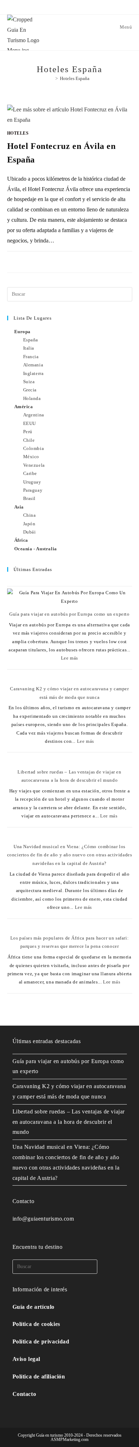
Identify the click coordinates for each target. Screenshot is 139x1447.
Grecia (30, 389)
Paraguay (33, 490)
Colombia (33, 448)
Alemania (33, 364)
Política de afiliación (38, 1376)
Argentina (33, 414)
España (30, 339)
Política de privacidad (41, 1341)
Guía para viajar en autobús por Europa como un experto (69, 614)
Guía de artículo (33, 1307)
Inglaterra (33, 373)
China (29, 515)
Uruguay (32, 482)
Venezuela (34, 465)
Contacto (24, 1394)
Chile (29, 440)
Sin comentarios (32, 259)
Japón (29, 523)
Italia (29, 348)
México (31, 456)
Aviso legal (26, 1359)
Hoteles (18, 133)
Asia (19, 507)
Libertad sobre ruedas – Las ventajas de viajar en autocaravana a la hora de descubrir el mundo (68, 1121)
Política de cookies (36, 1324)
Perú (27, 431)
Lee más (69, 658)
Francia (31, 356)
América (23, 406)
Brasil (29, 498)
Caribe (30, 473)
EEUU (29, 423)
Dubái (29, 532)
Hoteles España (74, 78)
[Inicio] (51, 78)
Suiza (29, 381)
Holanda (32, 398)
